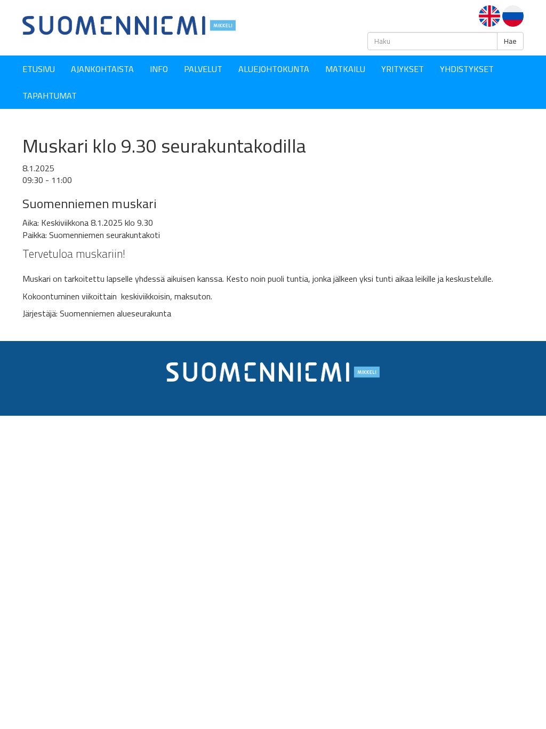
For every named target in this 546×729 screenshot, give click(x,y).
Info (159, 69)
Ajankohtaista (102, 69)
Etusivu (38, 69)
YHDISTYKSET (467, 69)
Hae (510, 41)
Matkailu (345, 69)
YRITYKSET (402, 69)
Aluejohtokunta (273, 69)
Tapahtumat (49, 96)
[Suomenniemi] (129, 25)
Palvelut (203, 69)
